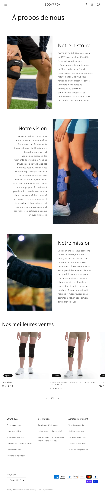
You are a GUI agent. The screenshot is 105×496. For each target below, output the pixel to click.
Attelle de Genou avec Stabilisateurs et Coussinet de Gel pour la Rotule (72, 383)
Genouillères (7, 382)
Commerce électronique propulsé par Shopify (36, 490)
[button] (6, 4)
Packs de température (78, 449)
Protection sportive (77, 437)
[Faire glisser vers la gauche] (46, 398)
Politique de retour (15, 437)
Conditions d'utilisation (48, 425)
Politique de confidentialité (50, 431)
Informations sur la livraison (19, 443)
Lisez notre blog (14, 431)
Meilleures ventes (76, 431)
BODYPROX (16, 490)
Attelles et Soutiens (77, 443)
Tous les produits (76, 425)
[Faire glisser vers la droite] (59, 398)
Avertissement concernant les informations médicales (51, 439)
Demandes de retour (16, 456)
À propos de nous (15, 425)
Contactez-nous (14, 449)
